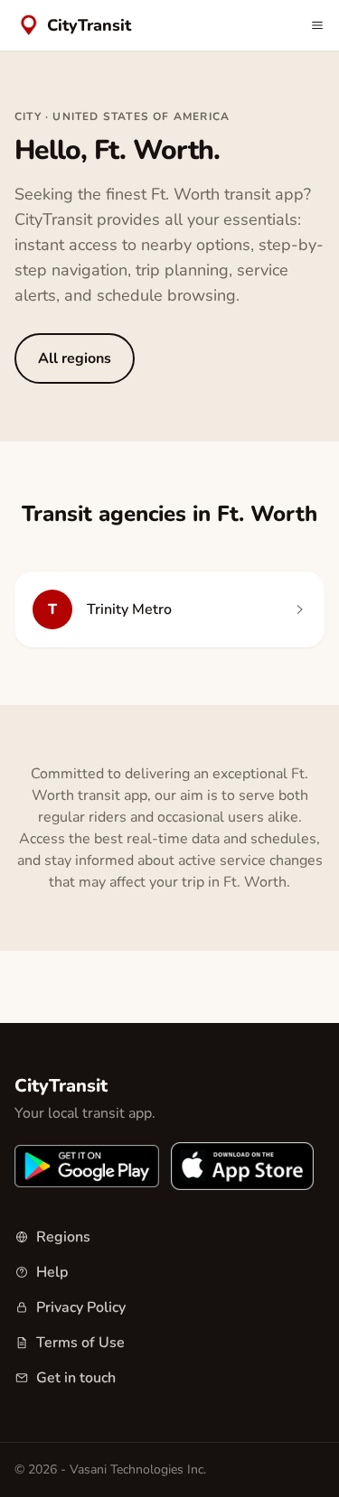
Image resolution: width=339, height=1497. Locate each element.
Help (52, 1272)
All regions (74, 358)
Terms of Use (80, 1343)
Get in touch (76, 1378)
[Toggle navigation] (317, 25)
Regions (63, 1237)
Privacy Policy (81, 1307)
